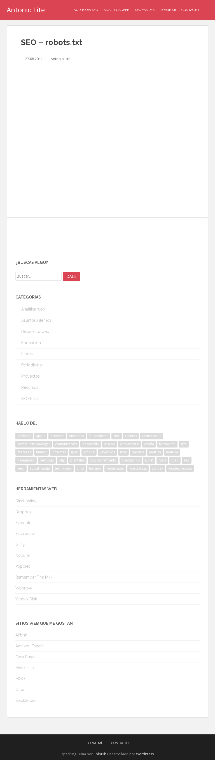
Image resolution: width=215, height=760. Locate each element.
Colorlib (100, 754)
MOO (20, 678)
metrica (155, 452)
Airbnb (21, 635)
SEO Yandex (145, 10)
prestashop (130, 460)
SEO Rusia (30, 398)
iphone (89, 452)
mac (123, 452)
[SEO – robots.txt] (107, 141)
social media (40, 468)
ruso (175, 460)
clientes (131, 436)
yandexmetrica (180, 468)
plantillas (77, 460)
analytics (24, 436)
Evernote (23, 522)
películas (47, 460)
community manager (33, 444)
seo (187, 460)
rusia (162, 460)
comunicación (66, 444)
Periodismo (31, 365)
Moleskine (24, 668)
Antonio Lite (26, 9)
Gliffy (20, 544)
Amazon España (30, 646)
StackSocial (25, 700)
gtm (184, 444)
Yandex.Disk (26, 599)
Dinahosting (26, 501)
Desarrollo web (35, 331)
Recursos (29, 387)
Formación (31, 342)
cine (116, 436)
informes (59, 452)
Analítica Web (116, 10)
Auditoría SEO (86, 10)
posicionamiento (103, 460)
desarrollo (90, 444)
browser (57, 436)
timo (80, 468)
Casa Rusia (25, 657)
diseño (109, 444)
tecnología (63, 468)
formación (167, 444)
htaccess (24, 452)
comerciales (151, 436)
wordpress (138, 468)
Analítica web (33, 309)
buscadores (98, 436)
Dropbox (23, 512)
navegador (26, 460)
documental (129, 444)
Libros (27, 354)
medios (138, 452)
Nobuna (22, 555)
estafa (149, 444)
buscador (76, 436)
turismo (95, 468)
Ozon (20, 689)
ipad (74, 452)
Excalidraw (25, 533)
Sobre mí (168, 10)
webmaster (115, 468)
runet (149, 460)
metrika (172, 452)
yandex (157, 468)
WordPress (145, 754)
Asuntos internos (36, 320)
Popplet (22, 566)
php (62, 460)
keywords (107, 452)
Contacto (190, 10)
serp (21, 468)
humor (41, 452)
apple (40, 436)
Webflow (23, 588)
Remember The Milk (33, 577)
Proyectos (30, 376)
